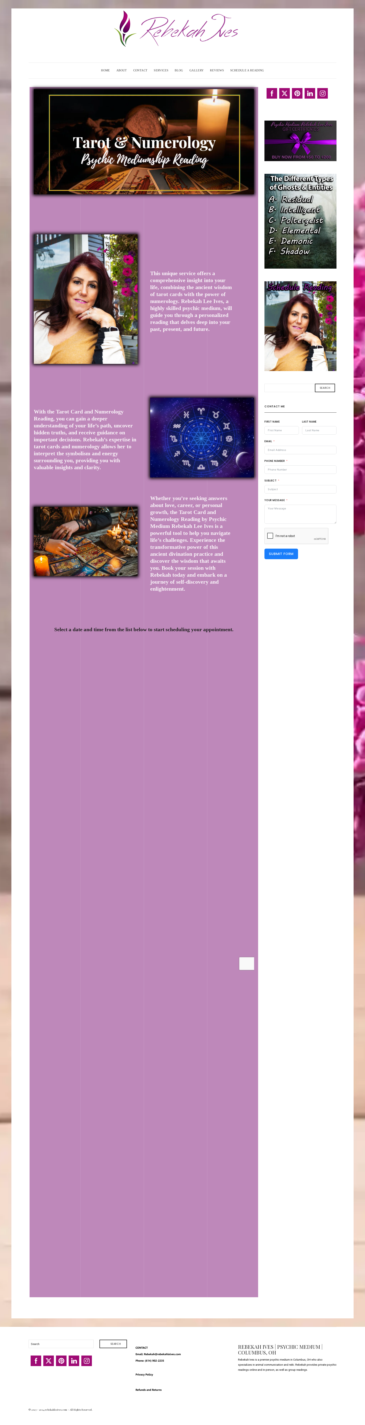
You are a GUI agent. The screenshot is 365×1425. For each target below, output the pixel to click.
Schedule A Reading (247, 70)
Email (268, 441)
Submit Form (281, 553)
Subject (270, 480)
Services (161, 70)
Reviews (217, 70)
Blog (179, 70)
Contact (140, 70)
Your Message (274, 500)
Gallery (196, 70)
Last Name (309, 421)
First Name (272, 421)
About (121, 70)
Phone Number (274, 461)
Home (105, 70)
